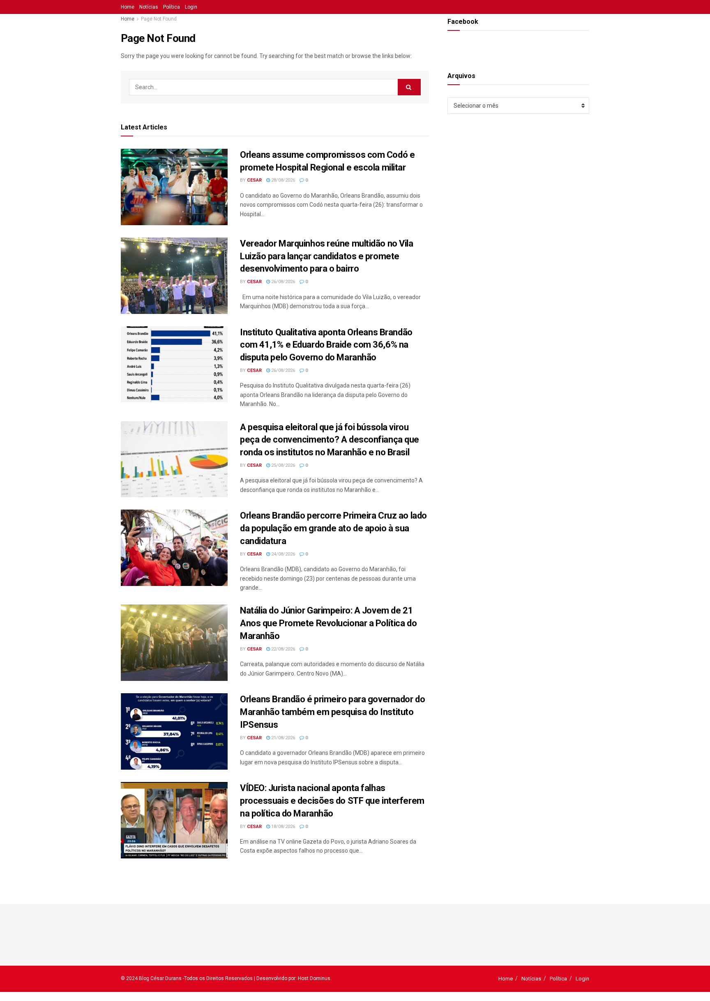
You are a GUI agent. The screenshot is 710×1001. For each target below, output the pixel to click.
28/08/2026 (282, 180)
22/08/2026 (282, 649)
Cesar (254, 180)
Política (171, 7)
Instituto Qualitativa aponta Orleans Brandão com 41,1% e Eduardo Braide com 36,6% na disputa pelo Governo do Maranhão (326, 345)
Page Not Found (159, 19)
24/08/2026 (282, 554)
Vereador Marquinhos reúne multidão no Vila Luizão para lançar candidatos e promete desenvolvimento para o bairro (326, 256)
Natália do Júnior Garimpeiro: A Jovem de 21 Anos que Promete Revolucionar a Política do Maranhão (328, 623)
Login (191, 7)
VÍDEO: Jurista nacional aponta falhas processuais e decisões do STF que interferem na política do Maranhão (332, 801)
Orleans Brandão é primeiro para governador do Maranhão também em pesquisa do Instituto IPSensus (332, 712)
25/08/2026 (282, 465)
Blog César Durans (160, 978)
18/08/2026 (282, 826)
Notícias (148, 7)
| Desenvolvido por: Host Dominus (292, 978)
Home (127, 7)
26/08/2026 (282, 281)
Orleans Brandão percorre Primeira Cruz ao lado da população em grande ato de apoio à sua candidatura (333, 528)
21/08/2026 (282, 737)
